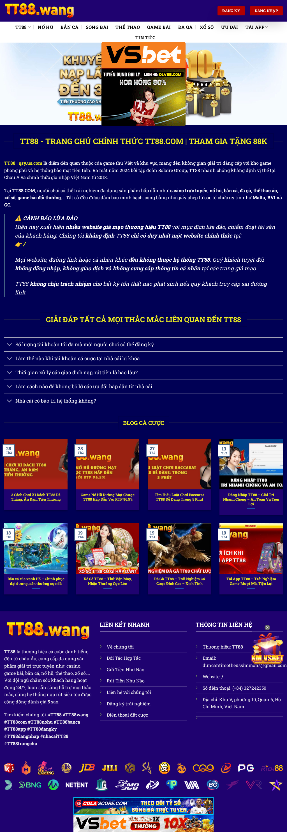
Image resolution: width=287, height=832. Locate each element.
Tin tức (145, 37)
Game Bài (159, 27)
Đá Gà (185, 27)
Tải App (255, 27)
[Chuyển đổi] (9, 345)
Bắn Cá (69, 27)
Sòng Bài (97, 27)
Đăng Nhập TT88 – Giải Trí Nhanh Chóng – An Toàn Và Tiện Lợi (251, 499)
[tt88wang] (39, 11)
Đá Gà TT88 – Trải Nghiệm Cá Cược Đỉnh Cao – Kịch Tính (179, 581)
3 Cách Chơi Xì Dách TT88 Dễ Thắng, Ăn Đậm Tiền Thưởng (36, 497)
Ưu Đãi (229, 27)
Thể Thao (127, 27)
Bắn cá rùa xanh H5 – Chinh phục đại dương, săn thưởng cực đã (36, 581)
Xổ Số (207, 27)
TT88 (21, 27)
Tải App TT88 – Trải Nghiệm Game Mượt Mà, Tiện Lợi (251, 581)
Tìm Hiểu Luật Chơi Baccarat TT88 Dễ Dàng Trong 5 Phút (179, 497)
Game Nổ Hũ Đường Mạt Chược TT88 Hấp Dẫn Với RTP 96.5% (108, 497)
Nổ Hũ (45, 27)
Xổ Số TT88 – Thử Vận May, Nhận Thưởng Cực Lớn (108, 581)
